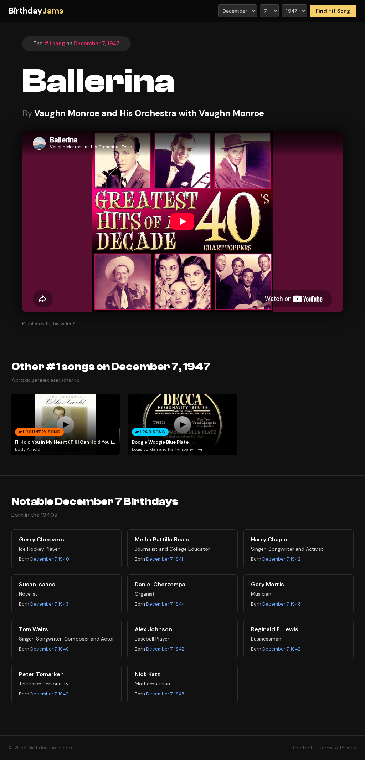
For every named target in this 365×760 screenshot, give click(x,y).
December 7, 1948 (281, 604)
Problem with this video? (48, 324)
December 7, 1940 (49, 559)
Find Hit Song (333, 11)
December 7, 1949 (49, 649)
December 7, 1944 (165, 604)
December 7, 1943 (49, 604)
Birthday (36, 11)
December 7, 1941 (164, 559)
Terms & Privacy (338, 748)
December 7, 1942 (281, 559)
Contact (303, 748)
